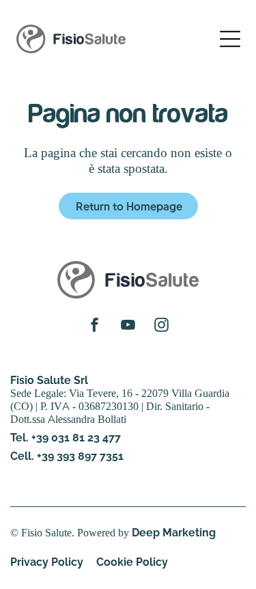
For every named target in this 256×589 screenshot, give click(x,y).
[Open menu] (230, 39)
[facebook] (94, 326)
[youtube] (128, 326)
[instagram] (161, 326)
